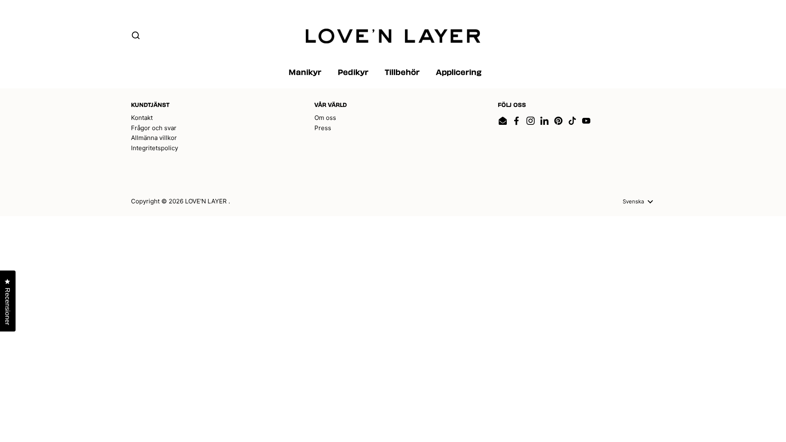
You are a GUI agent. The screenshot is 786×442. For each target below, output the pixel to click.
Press (322, 128)
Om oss (325, 118)
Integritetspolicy (154, 148)
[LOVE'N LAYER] (393, 36)
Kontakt (142, 118)
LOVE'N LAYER (206, 201)
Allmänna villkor (154, 138)
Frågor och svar (153, 128)
